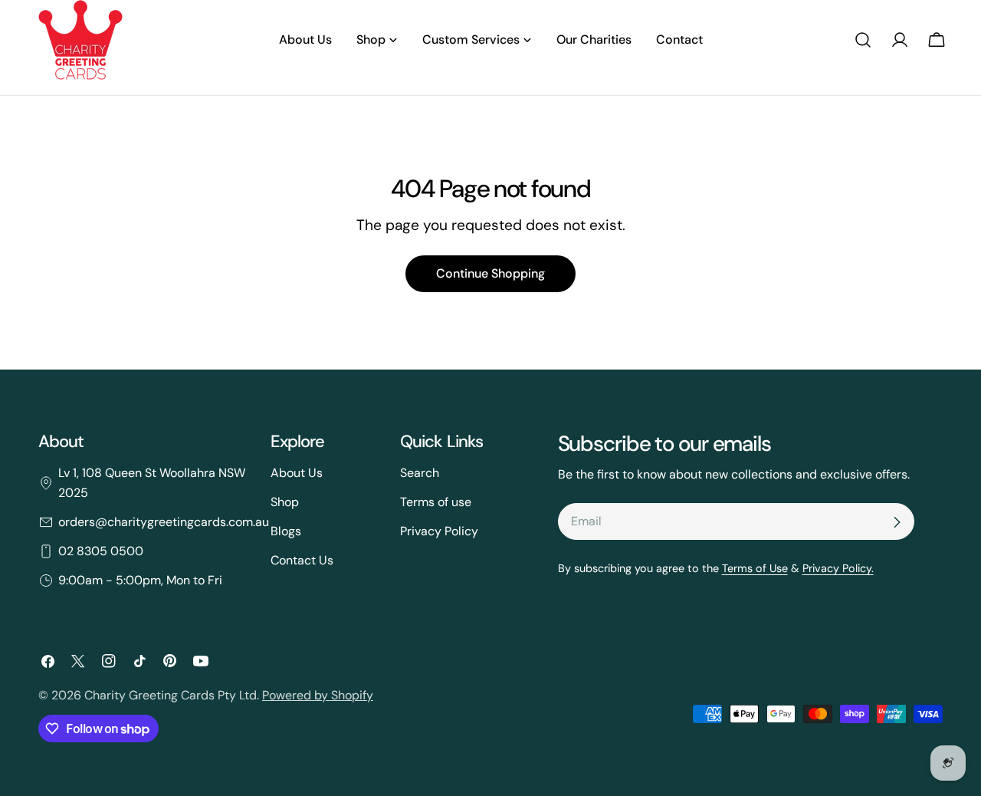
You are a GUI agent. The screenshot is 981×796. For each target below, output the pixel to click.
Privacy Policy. (838, 568)
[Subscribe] (897, 522)
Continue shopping (490, 273)
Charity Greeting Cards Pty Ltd (170, 695)
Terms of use (435, 502)
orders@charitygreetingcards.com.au (163, 522)
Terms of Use (755, 568)
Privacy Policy (439, 531)
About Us (297, 473)
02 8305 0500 (100, 551)
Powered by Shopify (317, 695)
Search (419, 473)
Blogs (286, 531)
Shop (285, 502)
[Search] (863, 40)
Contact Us (302, 560)
